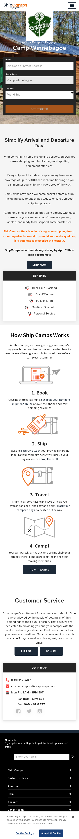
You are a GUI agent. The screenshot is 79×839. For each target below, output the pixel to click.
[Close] (73, 817)
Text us (26, 651)
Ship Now (40, 265)
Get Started (39, 109)
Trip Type (10, 88)
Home (8, 59)
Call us (51, 651)
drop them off (49, 459)
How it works (39, 569)
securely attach (30, 450)
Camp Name (11, 74)
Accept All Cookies (51, 833)
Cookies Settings (25, 833)
